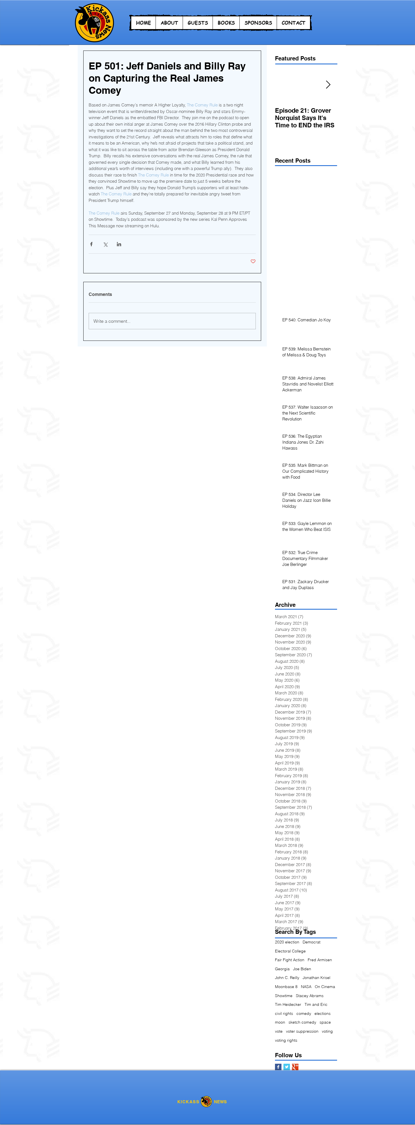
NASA (306, 986)
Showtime (283, 995)
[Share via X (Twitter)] (105, 244)
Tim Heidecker (288, 1004)
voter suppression (302, 1031)
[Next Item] (328, 84)
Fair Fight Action (289, 959)
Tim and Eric (316, 1004)
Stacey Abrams (310, 995)
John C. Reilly (287, 977)
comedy (303, 1013)
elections (322, 1013)
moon (280, 1022)
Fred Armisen (320, 959)
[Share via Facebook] (91, 244)
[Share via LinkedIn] (119, 244)
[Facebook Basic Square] (278, 1067)
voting (327, 1031)
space (325, 1022)
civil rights (284, 1013)
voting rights (286, 1040)
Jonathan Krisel (316, 977)
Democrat (311, 942)
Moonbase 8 (286, 986)
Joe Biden (302, 968)
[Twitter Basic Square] (286, 1067)
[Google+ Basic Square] (295, 1067)
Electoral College (290, 951)
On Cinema (325, 986)
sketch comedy (302, 1022)
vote (279, 1031)
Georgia (282, 968)
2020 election (287, 942)
